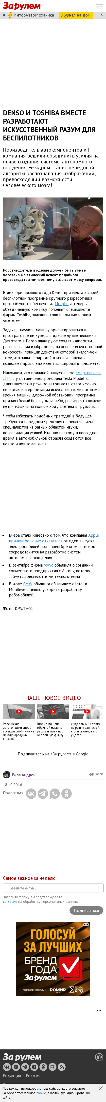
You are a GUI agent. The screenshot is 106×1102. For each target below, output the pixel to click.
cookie (41, 1093)
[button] (101, 1088)
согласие (10, 901)
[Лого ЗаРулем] (21, 6)
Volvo (48, 565)
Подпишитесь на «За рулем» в (53, 754)
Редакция (12, 1075)
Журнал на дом (75, 15)
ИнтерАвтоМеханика (34, 15)
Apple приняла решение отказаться (54, 538)
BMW (27, 584)
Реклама (33, 1075)
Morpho (62, 303)
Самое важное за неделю (29, 878)
